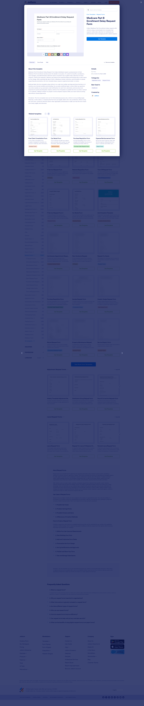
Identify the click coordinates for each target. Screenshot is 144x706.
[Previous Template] (22, 353)
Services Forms (55, 146)
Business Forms (33, 146)
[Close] (141, 2)
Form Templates (91, 14)
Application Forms (96, 80)
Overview (32, 62)
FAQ (47, 62)
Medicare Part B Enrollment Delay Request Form (101, 20)
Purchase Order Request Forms (81, 146)
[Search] (88, 9)
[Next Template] (122, 353)
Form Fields (40, 62)
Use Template (102, 39)
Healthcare (95, 88)
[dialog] (72, 353)
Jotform (96, 95)
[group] (38, 136)
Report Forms (100, 146)
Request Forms (101, 14)
